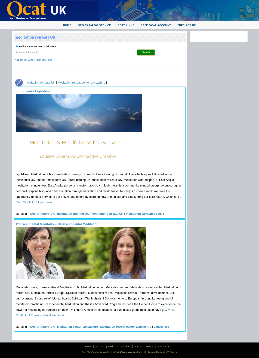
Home (67, 25)
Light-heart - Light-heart (34, 91)
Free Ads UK (186, 25)
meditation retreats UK (30, 46)
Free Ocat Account (156, 25)
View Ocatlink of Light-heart (34, 202)
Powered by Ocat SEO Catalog (162, 352)
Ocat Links (126, 25)
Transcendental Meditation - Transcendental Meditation (57, 224)
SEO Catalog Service (94, 25)
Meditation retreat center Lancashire (81, 82)
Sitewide (51, 46)
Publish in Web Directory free (33, 60)
